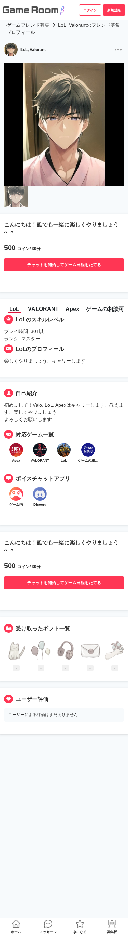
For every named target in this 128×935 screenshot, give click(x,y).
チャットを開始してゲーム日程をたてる (64, 264)
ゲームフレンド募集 (27, 25)
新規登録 (114, 10)
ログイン (90, 10)
